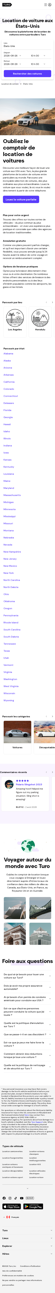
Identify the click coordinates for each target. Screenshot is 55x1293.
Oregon (8, 608)
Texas (7, 650)
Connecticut (11, 396)
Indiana (8, 445)
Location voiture (36, 1177)
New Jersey (10, 558)
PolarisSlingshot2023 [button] (29, 784)
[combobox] (27, 46)
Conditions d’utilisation (30, 1266)
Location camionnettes (12, 1151)
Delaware (9, 403)
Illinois (7, 438)
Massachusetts (12, 495)
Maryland (9, 488)
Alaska (7, 360)
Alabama (8, 353)
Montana (9, 530)
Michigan (9, 502)
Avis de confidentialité (12, 1271)
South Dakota (11, 636)
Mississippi (10, 516)
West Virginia (11, 686)
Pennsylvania (11, 615)
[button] (48, 4)
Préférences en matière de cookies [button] (18, 1276)
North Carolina (12, 580)
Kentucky (9, 466)
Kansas (7, 459)
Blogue (30, 1198)
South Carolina (12, 629)
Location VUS (35, 1164)
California (9, 381)
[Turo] (7, 5)
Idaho (7, 431)
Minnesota (10, 509)
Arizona (8, 367)
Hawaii (7, 424)
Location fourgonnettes (12, 1158)
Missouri (8, 523)
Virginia (8, 672)
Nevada (8, 544)
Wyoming (9, 700)
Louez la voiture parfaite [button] (21, 199)
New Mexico (10, 566)
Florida (7, 410)
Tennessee (10, 643)
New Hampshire (12, 551)
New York (9, 573)
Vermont (8, 665)
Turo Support (37, 1122)
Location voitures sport (12, 1177)
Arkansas (9, 374)
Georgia (8, 417)
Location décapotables (12, 1171)
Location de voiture (9, 84)
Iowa (6, 452)
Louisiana (9, 473)
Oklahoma (9, 601)
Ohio (6, 594)
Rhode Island (11, 622)
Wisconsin (9, 693)
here (27, 1115)
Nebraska (9, 537)
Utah (6, 658)
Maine (7, 481)
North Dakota (11, 587)
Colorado (9, 389)
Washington (10, 679)
